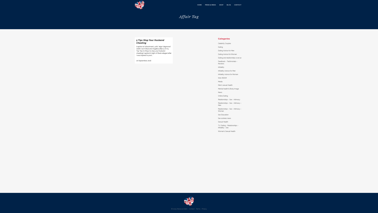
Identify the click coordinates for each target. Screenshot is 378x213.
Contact (192, 209)
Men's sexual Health (225, 85)
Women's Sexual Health (226, 131)
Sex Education (223, 115)
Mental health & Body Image (228, 89)
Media (220, 82)
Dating (220, 47)
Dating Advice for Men (226, 51)
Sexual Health (223, 122)
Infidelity (221, 67)
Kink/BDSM (222, 78)
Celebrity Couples (224, 43)
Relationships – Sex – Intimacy (229, 99)
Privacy (204, 209)
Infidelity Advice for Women (228, 74)
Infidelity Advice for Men (227, 71)
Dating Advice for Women (227, 54)
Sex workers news (224, 118)
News (220, 92)
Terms (198, 209)
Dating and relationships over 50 (229, 58)
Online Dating (223, 96)
